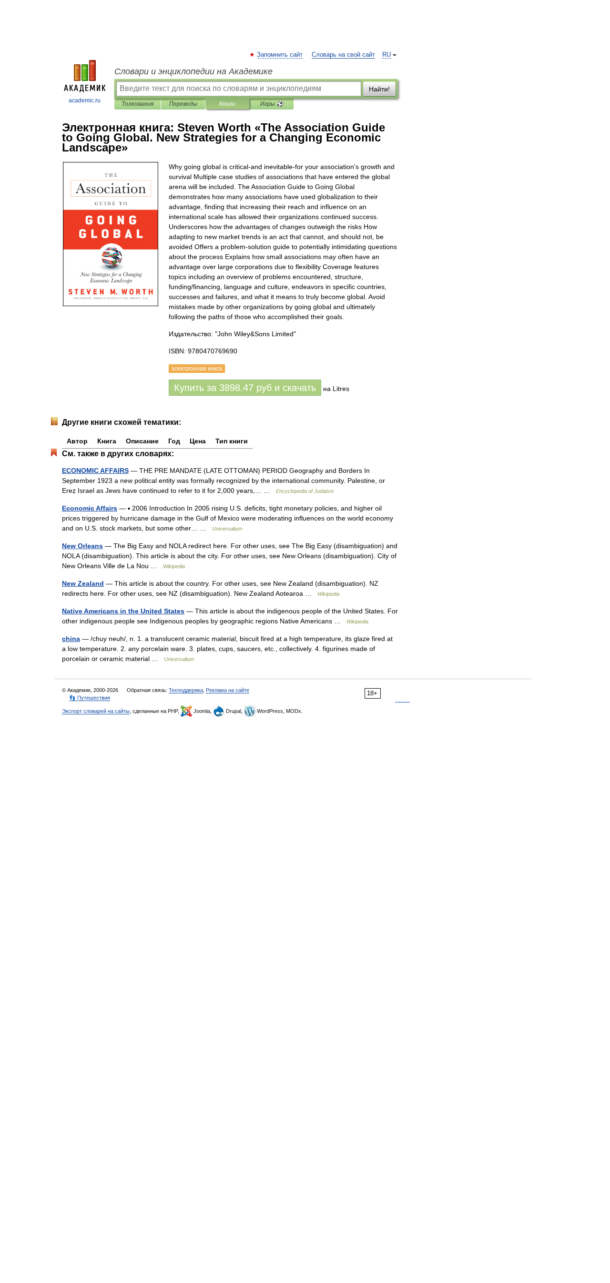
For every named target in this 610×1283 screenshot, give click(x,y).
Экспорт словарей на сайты (96, 711)
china (71, 638)
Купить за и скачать (245, 387)
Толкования (137, 103)
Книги (227, 103)
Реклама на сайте (227, 690)
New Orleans (82, 546)
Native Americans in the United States (123, 611)
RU (386, 54)
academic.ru (85, 100)
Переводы (183, 103)
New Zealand (83, 583)
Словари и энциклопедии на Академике (193, 71)
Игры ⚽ (272, 103)
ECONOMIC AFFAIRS (95, 470)
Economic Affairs (89, 508)
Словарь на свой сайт (343, 54)
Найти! (379, 89)
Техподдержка (186, 690)
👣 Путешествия (89, 698)
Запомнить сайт (280, 54)
